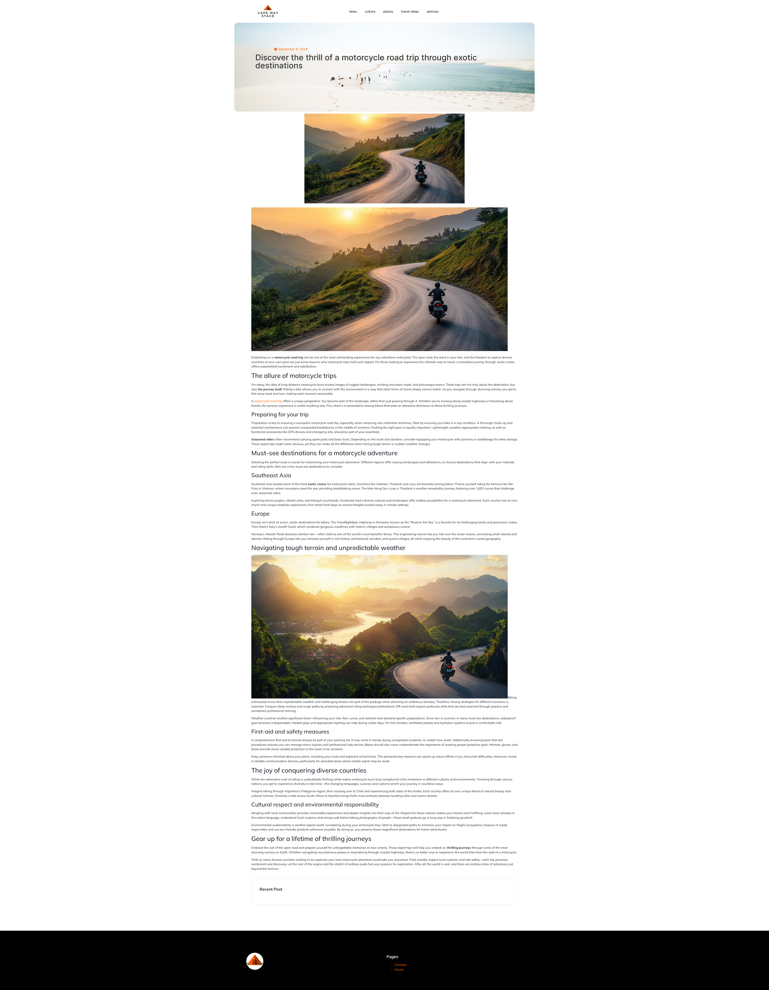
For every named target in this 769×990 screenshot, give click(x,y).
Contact (401, 965)
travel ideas (410, 11)
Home (399, 970)
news (353, 11)
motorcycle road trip (268, 401)
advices (432, 11)
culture (370, 11)
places (388, 11)
